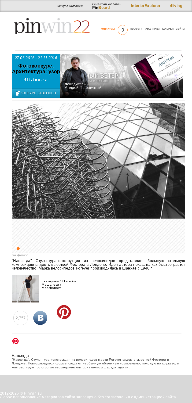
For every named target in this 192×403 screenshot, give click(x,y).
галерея (168, 29)
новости (136, 29)
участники (152, 29)
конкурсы (112, 29)
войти (180, 29)
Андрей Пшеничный (83, 88)
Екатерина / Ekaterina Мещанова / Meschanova (59, 284)
